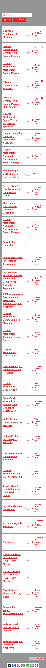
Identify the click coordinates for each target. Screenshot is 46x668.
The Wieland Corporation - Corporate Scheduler (10, 208)
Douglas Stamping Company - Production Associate (12, 138)
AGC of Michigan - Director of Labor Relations (12, 369)
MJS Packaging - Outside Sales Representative (12, 173)
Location (19, 20)
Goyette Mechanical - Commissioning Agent (11, 335)
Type (6, 20)
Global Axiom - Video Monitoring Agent (12, 593)
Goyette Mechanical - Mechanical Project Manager (11, 68)
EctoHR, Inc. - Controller (10, 244)
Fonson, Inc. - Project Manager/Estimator (13, 610)
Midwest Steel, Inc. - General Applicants (13, 644)
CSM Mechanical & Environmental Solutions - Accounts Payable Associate (13, 300)
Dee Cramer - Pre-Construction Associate (12, 456)
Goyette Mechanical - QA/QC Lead (9, 352)
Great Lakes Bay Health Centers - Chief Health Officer (11, 491)
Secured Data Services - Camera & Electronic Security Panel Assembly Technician (12, 280)
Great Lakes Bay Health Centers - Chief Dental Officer (11, 191)
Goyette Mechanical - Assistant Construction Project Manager (11, 156)
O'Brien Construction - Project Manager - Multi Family (12, 102)
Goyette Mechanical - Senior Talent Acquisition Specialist (10, 120)
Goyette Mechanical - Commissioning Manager (11, 318)
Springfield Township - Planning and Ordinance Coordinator (10, 404)
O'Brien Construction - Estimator (10, 85)
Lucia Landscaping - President (13, 508)
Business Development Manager (10, 34)
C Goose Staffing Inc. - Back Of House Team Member (12, 559)
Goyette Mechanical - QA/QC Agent (10, 386)
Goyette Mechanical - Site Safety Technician (12, 473)
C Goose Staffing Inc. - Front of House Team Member (12, 576)
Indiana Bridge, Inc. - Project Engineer (11, 439)
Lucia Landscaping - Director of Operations (13, 260)
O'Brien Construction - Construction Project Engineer (12, 51)
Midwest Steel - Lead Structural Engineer (11, 627)
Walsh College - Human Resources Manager (12, 422)
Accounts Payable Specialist (12, 525)
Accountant (9, 542)
